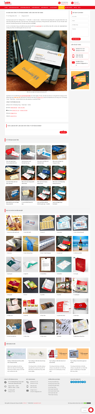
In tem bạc (9, 253)
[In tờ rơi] (30, 285)
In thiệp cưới (10, 315)
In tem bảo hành (27, 232)
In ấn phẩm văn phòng (14, 7)
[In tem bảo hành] (30, 222)
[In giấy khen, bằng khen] (80, 327)
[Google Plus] (78, 382)
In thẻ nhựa (76, 315)
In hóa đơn (59, 273)
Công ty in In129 (25, 15)
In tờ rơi (25, 294)
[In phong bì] (14, 264)
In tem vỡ (42, 232)
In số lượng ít (54, 7)
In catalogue (76, 294)
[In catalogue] (80, 285)
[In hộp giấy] (14, 285)
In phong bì (9, 273)
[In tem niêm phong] (30, 243)
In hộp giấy (9, 294)
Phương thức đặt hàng (53, 381)
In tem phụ (59, 232)
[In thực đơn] (47, 306)
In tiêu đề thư (43, 273)
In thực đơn (42, 315)
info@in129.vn (40, 97)
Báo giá (62, 7)
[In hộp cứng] (30, 327)
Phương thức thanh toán (54, 383)
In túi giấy (76, 273)
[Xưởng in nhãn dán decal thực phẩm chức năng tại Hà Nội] (16, 353)
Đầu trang (63, 132)
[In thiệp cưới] (14, 306)
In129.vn (25, 403)
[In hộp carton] (47, 327)
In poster (59, 294)
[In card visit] (64, 243)
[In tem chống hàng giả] (80, 222)
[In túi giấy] (80, 264)
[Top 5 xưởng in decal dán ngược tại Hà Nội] (79, 353)
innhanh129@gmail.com (36, 391)
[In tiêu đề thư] (47, 264)
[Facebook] (71, 382)
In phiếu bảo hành (61, 315)
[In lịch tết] (30, 306)
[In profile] (47, 285)
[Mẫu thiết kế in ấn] (80, 80)
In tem (6, 7)
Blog (79, 7)
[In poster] (64, 285)
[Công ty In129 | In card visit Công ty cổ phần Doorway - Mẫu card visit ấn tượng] (8, 3)
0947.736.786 (21, 107)
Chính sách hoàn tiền (53, 389)
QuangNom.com (37, 403)
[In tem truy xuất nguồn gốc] (14, 222)
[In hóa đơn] (64, 264)
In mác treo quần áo (11, 336)
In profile (42, 294)
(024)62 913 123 (80, 48)
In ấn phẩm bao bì (35, 7)
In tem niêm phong (28, 253)
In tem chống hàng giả (79, 232)
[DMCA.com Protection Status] (87, 403)
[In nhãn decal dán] (80, 243)
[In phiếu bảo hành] (64, 306)
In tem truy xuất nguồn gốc (13, 232)
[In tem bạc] (14, 243)
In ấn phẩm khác (44, 7)
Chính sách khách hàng (53, 391)
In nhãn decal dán (78, 253)
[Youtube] (80, 382)
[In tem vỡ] (47, 222)
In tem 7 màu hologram (45, 253)
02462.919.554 (23, 110)
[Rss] (76, 382)
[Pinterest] (82, 382)
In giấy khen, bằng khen (79, 336)
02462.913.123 (15, 110)
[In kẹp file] (30, 264)
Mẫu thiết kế (69, 7)
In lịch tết (26, 315)
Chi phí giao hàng (52, 387)
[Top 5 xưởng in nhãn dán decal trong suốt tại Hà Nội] (37, 353)
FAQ (76, 7)
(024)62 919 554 (80, 50)
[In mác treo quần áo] (14, 327)
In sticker (59, 336)
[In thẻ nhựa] (80, 306)
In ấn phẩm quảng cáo (25, 7)
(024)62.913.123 (64, 4)
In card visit (59, 253)
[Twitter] (74, 382)
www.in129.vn (13, 116)
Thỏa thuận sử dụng (53, 394)
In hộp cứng (26, 336)
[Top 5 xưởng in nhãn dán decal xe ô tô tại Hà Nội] (58, 353)
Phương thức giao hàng (53, 385)
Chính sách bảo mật (52, 392)
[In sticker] (64, 327)
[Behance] (85, 382)
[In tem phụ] (64, 222)
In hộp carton (43, 336)
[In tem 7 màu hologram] (47, 243)
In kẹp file (26, 273)
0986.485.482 (77, 4)
